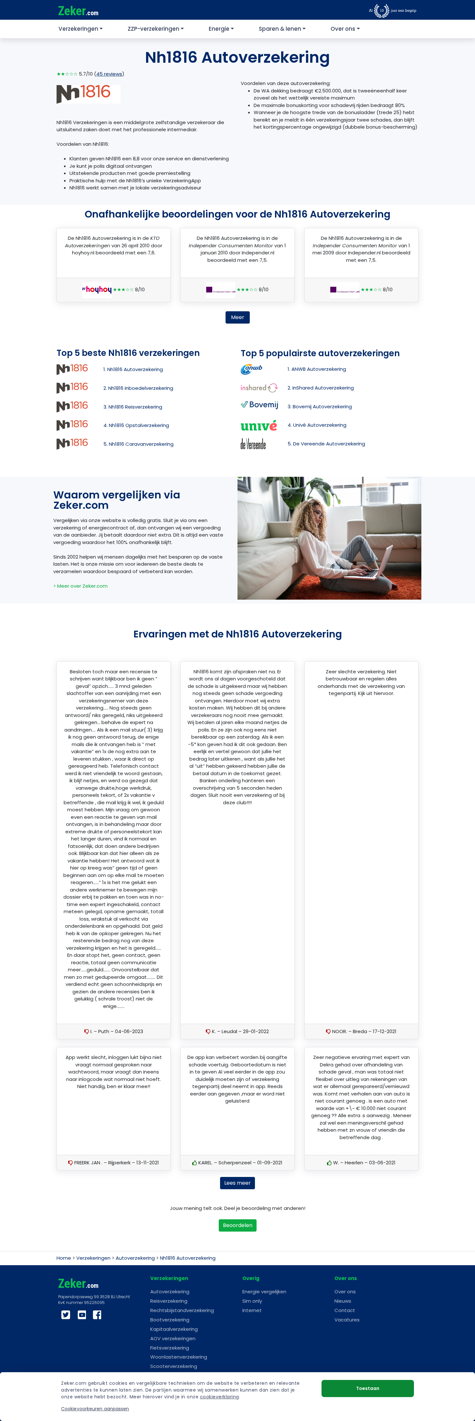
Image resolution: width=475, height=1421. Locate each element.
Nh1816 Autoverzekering (188, 1258)
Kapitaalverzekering (174, 1329)
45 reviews (109, 73)
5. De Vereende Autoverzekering (326, 443)
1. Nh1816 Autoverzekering (133, 369)
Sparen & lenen (280, 29)
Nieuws (342, 1301)
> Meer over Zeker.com (80, 585)
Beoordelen (237, 1225)
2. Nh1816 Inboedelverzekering (138, 388)
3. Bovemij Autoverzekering (320, 406)
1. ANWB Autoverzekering (317, 369)
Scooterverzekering (173, 1366)
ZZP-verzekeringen (153, 29)
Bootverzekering (169, 1319)
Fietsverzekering (169, 1347)
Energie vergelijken (264, 1291)
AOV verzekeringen (172, 1338)
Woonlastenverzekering (178, 1356)
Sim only (252, 1301)
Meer (237, 317)
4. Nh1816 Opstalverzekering (136, 425)
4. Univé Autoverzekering (317, 425)
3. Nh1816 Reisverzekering (132, 406)
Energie (219, 29)
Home (64, 1258)
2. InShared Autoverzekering (321, 387)
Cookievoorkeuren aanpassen (95, 1408)
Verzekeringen (78, 29)
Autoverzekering (135, 1258)
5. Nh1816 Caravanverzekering (138, 444)
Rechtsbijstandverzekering (182, 1310)
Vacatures (347, 1319)
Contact (344, 1310)
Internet (252, 1310)
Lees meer (237, 1183)
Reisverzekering (168, 1301)
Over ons (343, 29)
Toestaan (367, 1388)
